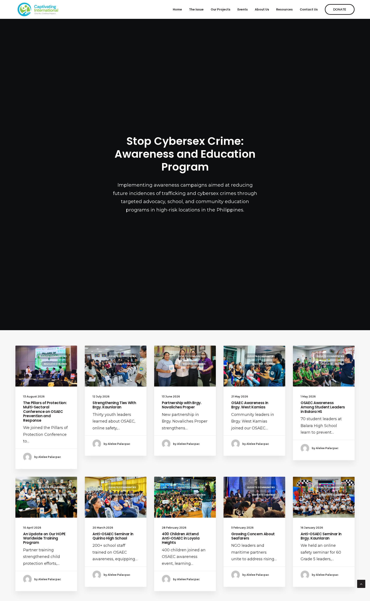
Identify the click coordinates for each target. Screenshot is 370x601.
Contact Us (309, 9)
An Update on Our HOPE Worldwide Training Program (44, 538)
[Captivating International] (37, 9)
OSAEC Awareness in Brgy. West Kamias (249, 405)
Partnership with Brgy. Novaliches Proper (181, 405)
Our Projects (220, 9)
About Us (262, 9)
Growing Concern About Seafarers (253, 536)
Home (177, 9)
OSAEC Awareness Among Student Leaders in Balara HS (323, 407)
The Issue (196, 9)
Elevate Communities (53, 356)
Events (242, 9)
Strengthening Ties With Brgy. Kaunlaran (114, 405)
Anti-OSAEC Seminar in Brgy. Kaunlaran (321, 536)
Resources (284, 9)
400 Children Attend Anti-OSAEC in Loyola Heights (180, 538)
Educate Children (55, 364)
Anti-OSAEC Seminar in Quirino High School (112, 536)
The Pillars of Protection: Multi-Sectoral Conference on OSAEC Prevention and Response (45, 411)
